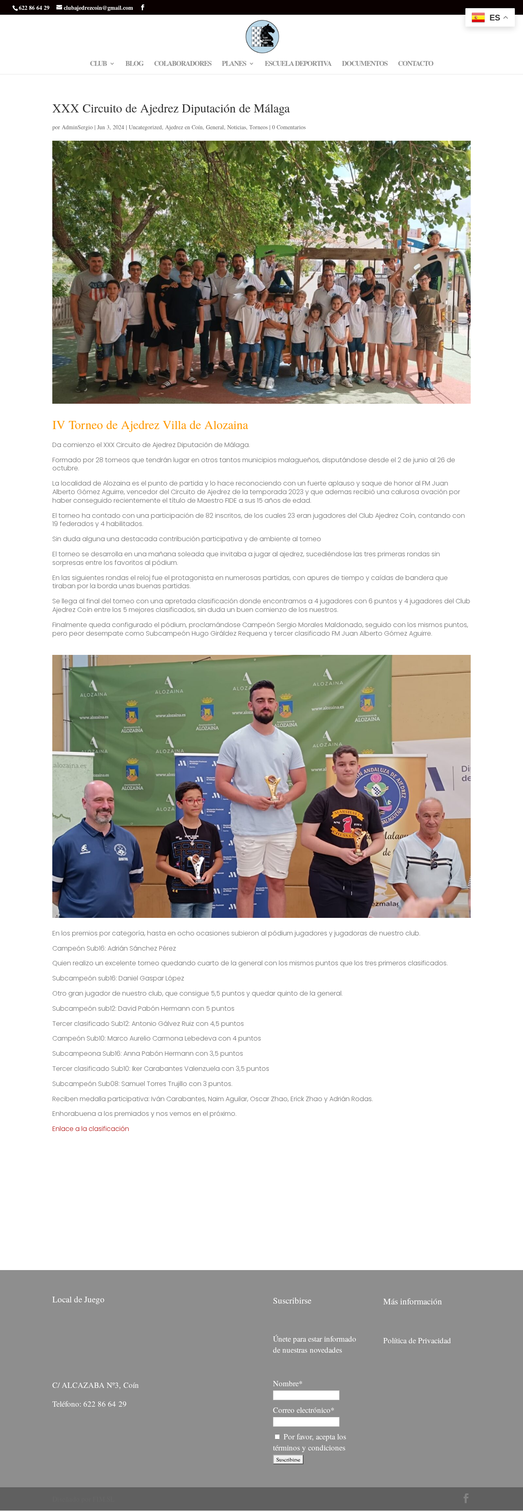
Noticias (236, 127)
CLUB (98, 64)
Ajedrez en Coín (184, 127)
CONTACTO (415, 64)
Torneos (258, 127)
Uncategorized (145, 127)
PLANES (234, 64)
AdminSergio (77, 127)
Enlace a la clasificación (90, 1128)
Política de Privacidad (417, 1340)
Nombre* (288, 1383)
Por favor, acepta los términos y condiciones (309, 1442)
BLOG (134, 64)
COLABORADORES (182, 64)
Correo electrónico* (304, 1410)
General (215, 127)
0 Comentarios (289, 127)
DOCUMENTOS (364, 64)
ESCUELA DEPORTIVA (298, 64)
